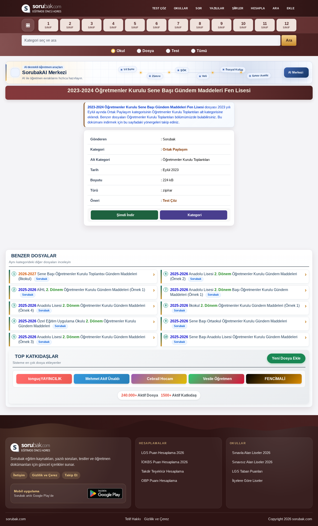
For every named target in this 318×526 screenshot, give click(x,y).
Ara (276, 8)
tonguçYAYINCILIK (44, 379)
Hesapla (258, 8)
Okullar (181, 8)
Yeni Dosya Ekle (286, 358)
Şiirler (238, 8)
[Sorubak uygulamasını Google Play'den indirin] (105, 493)
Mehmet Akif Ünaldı (101, 379)
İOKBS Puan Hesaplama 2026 (164, 462)
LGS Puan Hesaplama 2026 (162, 453)
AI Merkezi (295, 72)
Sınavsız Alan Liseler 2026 (252, 462)
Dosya (148, 51)
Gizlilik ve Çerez (156, 519)
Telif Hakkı (133, 519)
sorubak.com (16, 519)
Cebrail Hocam (159, 379)
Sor (199, 8)
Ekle (290, 8)
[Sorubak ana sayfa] (41, 8)
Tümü (202, 51)
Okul (121, 51)
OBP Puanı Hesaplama (159, 481)
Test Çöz (159, 8)
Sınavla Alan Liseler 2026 (251, 453)
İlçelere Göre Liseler (247, 481)
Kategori (194, 215)
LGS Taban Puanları (247, 471)
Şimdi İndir (124, 215)
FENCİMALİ (274, 379)
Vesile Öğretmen (216, 379)
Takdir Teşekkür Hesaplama (162, 471)
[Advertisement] (42, 174)
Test (175, 51)
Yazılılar (217, 8)
